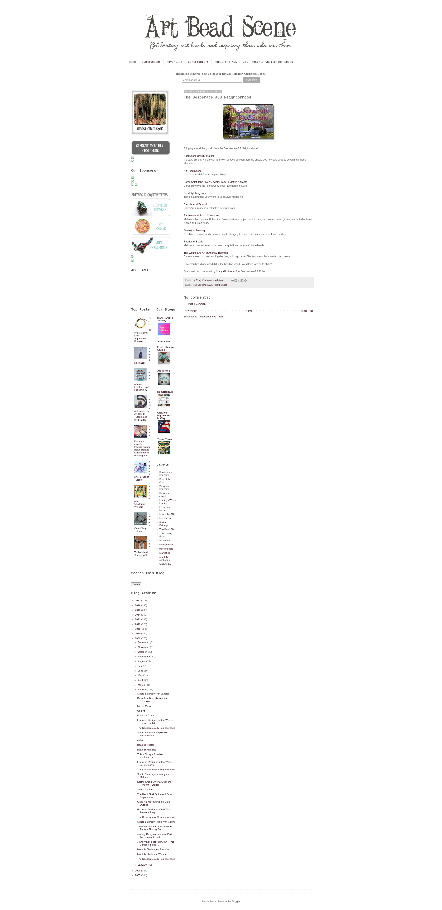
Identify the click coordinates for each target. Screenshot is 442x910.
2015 (138, 610)
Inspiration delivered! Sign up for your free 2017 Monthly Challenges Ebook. (221, 73)
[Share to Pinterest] (245, 280)
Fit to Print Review (165, 508)
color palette (166, 544)
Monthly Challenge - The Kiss (153, 849)
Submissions (151, 62)
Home (132, 62)
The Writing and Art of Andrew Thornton (206, 252)
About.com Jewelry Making (199, 155)
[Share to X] (239, 280)
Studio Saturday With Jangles (153, 693)
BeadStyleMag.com (195, 193)
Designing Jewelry (164, 494)
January (142, 864)
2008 (138, 870)
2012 (138, 624)
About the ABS (226, 62)
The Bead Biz (166, 529)
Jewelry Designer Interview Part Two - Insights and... (154, 835)
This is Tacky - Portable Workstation (150, 756)
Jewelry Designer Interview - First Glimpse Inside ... (155, 843)
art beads (164, 540)
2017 (138, 600)
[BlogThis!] (235, 280)
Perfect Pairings (163, 524)
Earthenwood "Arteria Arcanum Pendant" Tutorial (154, 783)
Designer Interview (164, 487)
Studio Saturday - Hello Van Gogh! (156, 821)
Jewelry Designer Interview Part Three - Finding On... (154, 828)
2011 (138, 628)
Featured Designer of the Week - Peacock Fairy (155, 811)
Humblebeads (165, 391)
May (140, 675)
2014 (138, 614)
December (144, 642)
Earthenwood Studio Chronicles (201, 215)
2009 (138, 638)
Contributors (198, 62)
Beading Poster (145, 744)
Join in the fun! (145, 789)
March (142, 684)
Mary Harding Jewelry (165, 319)
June (141, 670)
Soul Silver (163, 341)
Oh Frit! (141, 710)
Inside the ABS (167, 514)
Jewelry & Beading (194, 230)
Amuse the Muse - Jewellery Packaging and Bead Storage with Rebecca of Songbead (142, 441)
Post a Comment (197, 303)
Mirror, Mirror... (145, 706)
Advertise (174, 62)
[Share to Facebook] (242, 280)
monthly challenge (164, 558)
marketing (164, 552)
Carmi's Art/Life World (196, 204)
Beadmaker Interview (165, 473)
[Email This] (232, 280)
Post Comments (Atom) (211, 316)
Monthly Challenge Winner (151, 854)
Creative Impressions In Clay (164, 415)
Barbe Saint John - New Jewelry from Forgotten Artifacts (215, 181)
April (140, 680)
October (142, 651)
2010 (138, 633)
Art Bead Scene (192, 170)
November (144, 647)
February (143, 689)
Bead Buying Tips (146, 749)
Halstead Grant (145, 715)
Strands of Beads (193, 241)
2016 (138, 605)
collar (140, 740)
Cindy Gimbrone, (225, 271)
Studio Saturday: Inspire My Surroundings (152, 734)
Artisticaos (163, 370)
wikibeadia (165, 563)
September (144, 656)
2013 (138, 619)
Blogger (236, 901)
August (142, 661)
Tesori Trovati (165, 439)
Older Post (307, 310)
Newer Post (191, 310)
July (140, 666)
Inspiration (165, 518)
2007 (138, 875)
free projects (166, 548)
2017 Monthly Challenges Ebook (268, 62)
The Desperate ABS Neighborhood (210, 285)
